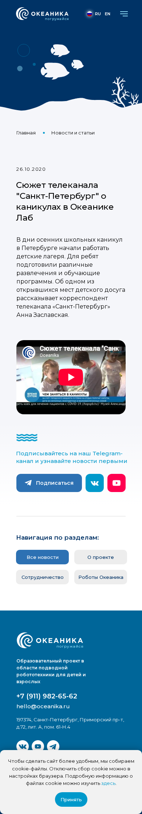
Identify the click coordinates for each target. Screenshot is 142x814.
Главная (26, 133)
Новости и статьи (73, 133)
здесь (108, 783)
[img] (22, 746)
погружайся (57, 19)
